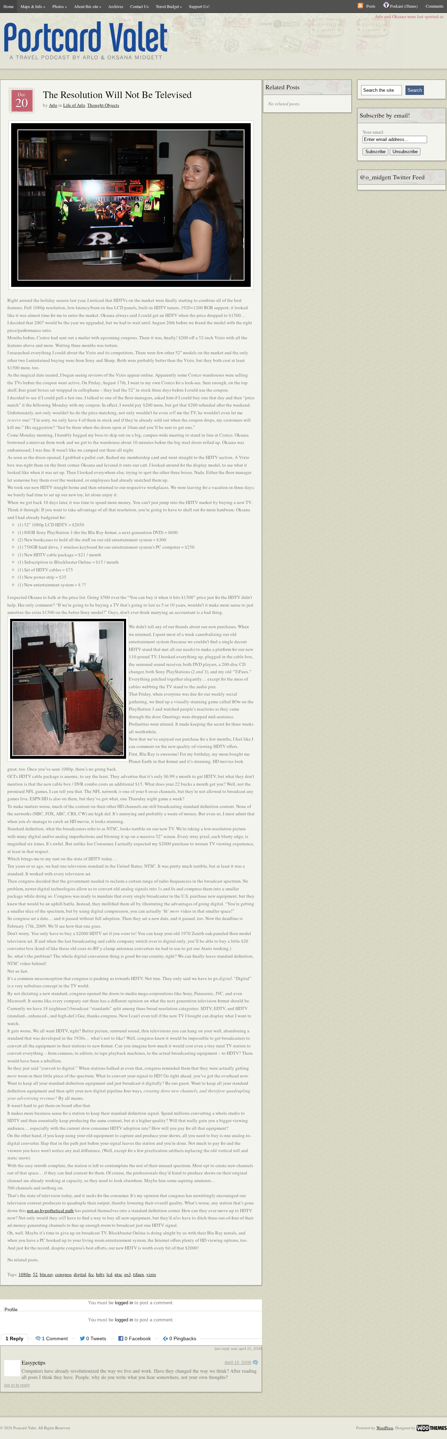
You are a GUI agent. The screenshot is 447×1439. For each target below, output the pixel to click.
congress (63, 1274)
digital (80, 1274)
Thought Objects (103, 105)
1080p (25, 1274)
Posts (370, 6)
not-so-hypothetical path (50, 1210)
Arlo (53, 105)
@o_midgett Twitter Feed (392, 177)
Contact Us (139, 6)
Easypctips (33, 1362)
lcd (109, 1274)
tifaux (138, 1274)
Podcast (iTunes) (404, 6)
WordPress (384, 1427)
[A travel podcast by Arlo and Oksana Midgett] (178, 41)
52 (35, 1274)
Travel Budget (169, 6)
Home (8, 6)
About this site (87, 6)
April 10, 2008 (238, 1362)
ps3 (127, 1274)
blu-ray (46, 1274)
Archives (115, 6)
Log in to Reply (17, 1385)
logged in (124, 1302)
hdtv (100, 1274)
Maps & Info (33, 6)
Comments (435, 6)
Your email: (373, 132)
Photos (59, 6)
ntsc (118, 1274)
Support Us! (199, 6)
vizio (151, 1274)
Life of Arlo (74, 105)
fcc (91, 1274)
